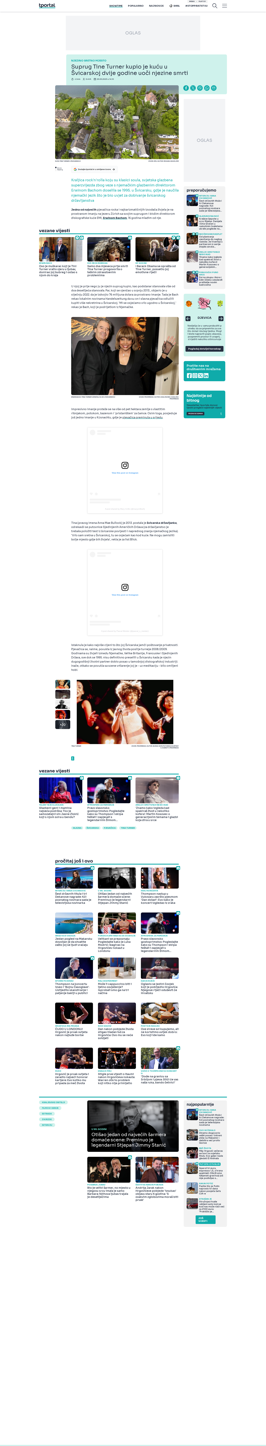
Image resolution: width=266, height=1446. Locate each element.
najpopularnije (200, 1104)
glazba (77, 828)
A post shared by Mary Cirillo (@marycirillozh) (125, 509)
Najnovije (156, 5)
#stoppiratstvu (196, 5)
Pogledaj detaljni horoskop (204, 348)
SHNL (176, 5)
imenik (192, 1)
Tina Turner (128, 828)
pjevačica (110, 828)
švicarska (93, 828)
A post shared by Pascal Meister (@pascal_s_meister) (125, 631)
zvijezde (47, 1119)
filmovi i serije (50, 1108)
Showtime (115, 5)
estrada (47, 1113)
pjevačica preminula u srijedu (142, 417)
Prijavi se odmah (195, 414)
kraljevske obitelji (53, 1102)
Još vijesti (202, 1220)
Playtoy (202, 1)
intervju (47, 1125)
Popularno (136, 5)
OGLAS (133, 33)
